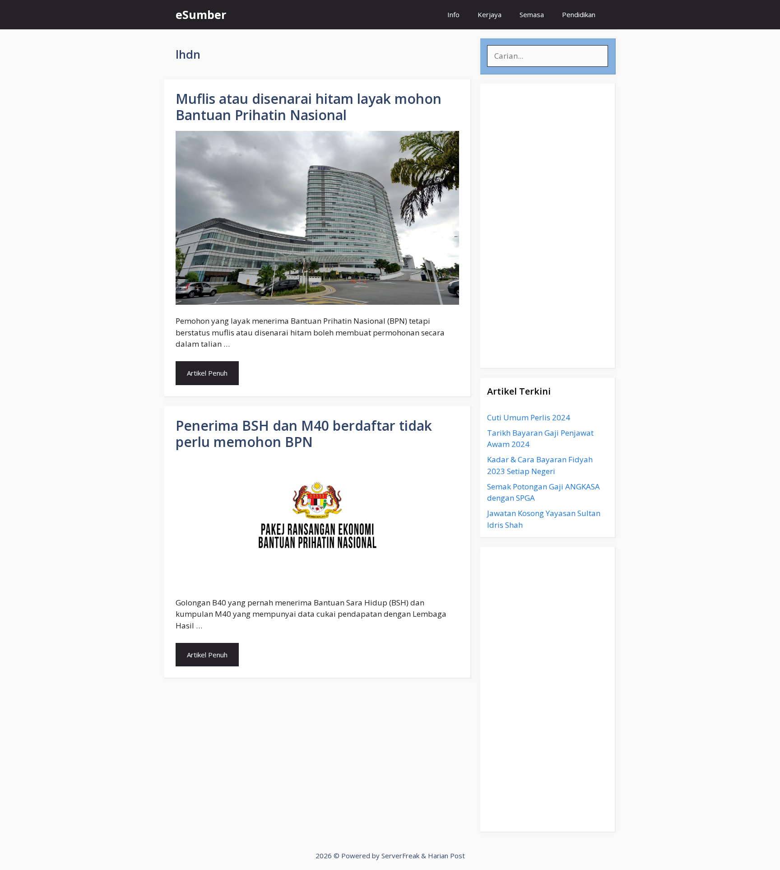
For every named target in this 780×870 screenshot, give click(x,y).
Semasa (532, 14)
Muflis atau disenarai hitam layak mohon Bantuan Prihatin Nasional (308, 106)
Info (453, 14)
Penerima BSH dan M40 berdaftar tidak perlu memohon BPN (304, 433)
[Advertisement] (547, 225)
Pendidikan (578, 14)
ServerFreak (400, 855)
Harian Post (446, 855)
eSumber (201, 14)
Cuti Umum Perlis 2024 (528, 417)
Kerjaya (489, 14)
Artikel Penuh (207, 372)
